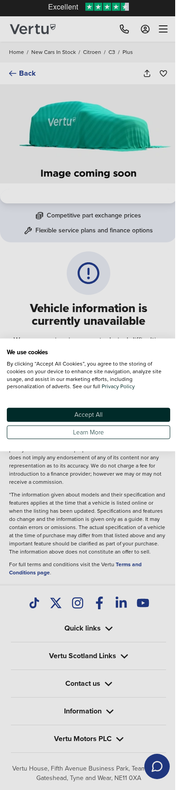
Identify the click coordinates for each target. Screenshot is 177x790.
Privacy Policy (118, 386)
